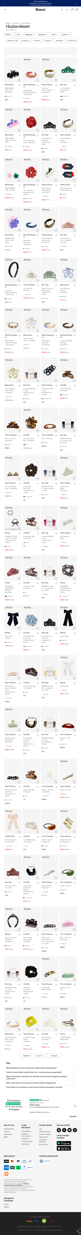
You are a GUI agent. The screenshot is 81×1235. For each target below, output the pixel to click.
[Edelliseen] (4, 3)
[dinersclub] (30, 1161)
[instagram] (64, 1130)
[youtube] (69, 1130)
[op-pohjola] (6, 1174)
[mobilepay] (24, 1167)
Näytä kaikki (73, 1116)
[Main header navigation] (4, 10)
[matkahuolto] (41, 1161)
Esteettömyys (29, 1226)
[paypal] (30, 1167)
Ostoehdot (20, 1226)
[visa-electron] (24, 1161)
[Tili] (66, 10)
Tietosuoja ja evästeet (41, 1226)
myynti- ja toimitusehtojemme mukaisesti (16, 1184)
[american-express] (6, 1167)
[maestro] (18, 1161)
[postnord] (47, 1161)
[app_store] (64, 1148)
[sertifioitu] (44, 1221)
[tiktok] (75, 1130)
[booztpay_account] (12, 1167)
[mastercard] (12, 1161)
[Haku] (62, 10)
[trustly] (18, 1167)
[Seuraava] (76, 3)
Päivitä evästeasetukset (55, 1226)
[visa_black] (6, 1161)
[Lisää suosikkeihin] (19, 85)
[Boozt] (40, 9)
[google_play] (64, 1143)
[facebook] (59, 1130)
